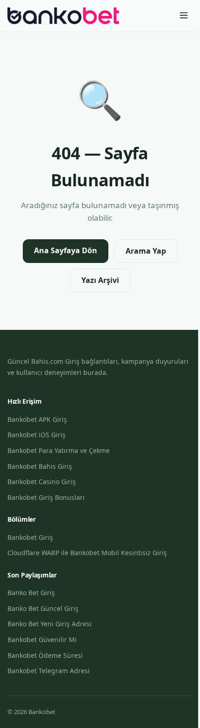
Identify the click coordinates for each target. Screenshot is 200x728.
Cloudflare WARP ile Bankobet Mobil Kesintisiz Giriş (87, 552)
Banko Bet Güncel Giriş (43, 608)
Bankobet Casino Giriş (41, 481)
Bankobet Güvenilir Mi (42, 639)
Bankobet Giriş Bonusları (46, 497)
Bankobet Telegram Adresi (48, 670)
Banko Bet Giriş (31, 592)
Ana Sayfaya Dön (65, 250)
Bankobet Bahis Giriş (39, 466)
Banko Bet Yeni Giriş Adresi (49, 623)
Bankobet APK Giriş (37, 419)
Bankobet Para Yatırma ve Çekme (58, 450)
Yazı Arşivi (100, 280)
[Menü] (184, 16)
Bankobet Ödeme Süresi (45, 655)
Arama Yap (146, 251)
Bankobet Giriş (30, 537)
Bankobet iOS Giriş (36, 434)
